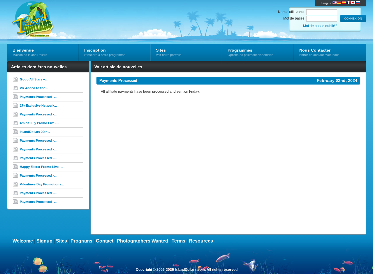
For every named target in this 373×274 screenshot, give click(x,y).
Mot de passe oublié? (320, 26)
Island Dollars (76, 13)
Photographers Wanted (142, 240)
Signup (44, 240)
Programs (81, 240)
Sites (61, 240)
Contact (104, 240)
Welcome (23, 240)
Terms (178, 240)
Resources (201, 240)
